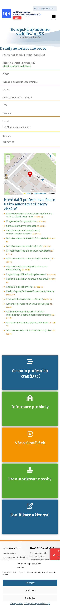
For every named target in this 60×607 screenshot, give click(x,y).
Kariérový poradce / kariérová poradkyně (27, 303)
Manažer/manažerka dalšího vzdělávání (27, 322)
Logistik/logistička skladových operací (26, 274)
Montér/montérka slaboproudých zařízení (28, 258)
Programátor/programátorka (21, 221)
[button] (54, 17)
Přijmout (30, 582)
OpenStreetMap (40, 193)
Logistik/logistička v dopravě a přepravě (27, 278)
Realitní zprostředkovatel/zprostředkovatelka (30, 291)
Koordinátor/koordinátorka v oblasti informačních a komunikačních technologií (28, 313)
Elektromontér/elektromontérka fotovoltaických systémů (23, 232)
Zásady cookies (16, 603)
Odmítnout (30, 590)
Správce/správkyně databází (21, 225)
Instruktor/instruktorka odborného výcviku (28, 330)
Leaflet (28, 193)
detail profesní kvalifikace (17, 66)
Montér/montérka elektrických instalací (27, 238)
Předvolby (30, 598)
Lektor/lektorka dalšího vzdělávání (24, 299)
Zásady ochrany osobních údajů (37, 603)
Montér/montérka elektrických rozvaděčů (28, 250)
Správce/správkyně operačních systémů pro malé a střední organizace (29, 215)
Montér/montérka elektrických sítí (24, 246)
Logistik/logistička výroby (19, 286)
